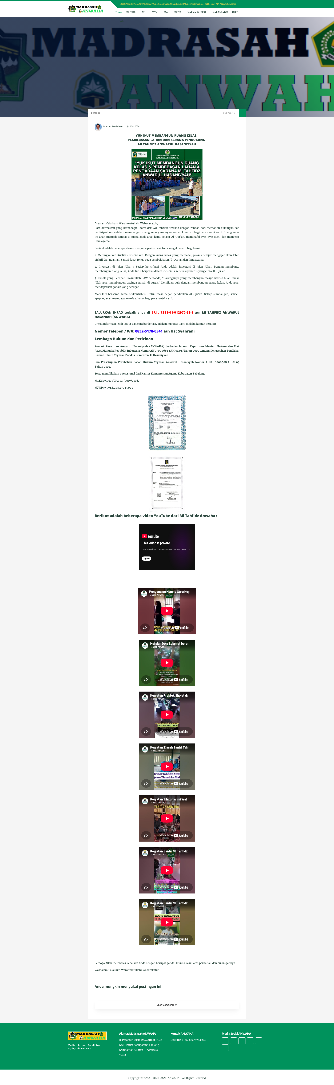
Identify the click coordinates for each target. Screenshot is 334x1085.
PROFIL (131, 12)
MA (166, 12)
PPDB (177, 12)
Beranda (95, 112)
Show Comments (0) (167, 1005)
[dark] (263, 12)
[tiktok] (250, 1040)
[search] (257, 12)
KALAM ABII (220, 12)
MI (143, 12)
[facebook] (244, 4)
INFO (235, 12)
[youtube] (258, 4)
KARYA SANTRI (197, 12)
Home (118, 12)
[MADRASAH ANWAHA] (86, 9)
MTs (154, 12)
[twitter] (249, 4)
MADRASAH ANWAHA (166, 1078)
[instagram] (254, 4)
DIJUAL (119, 21)
